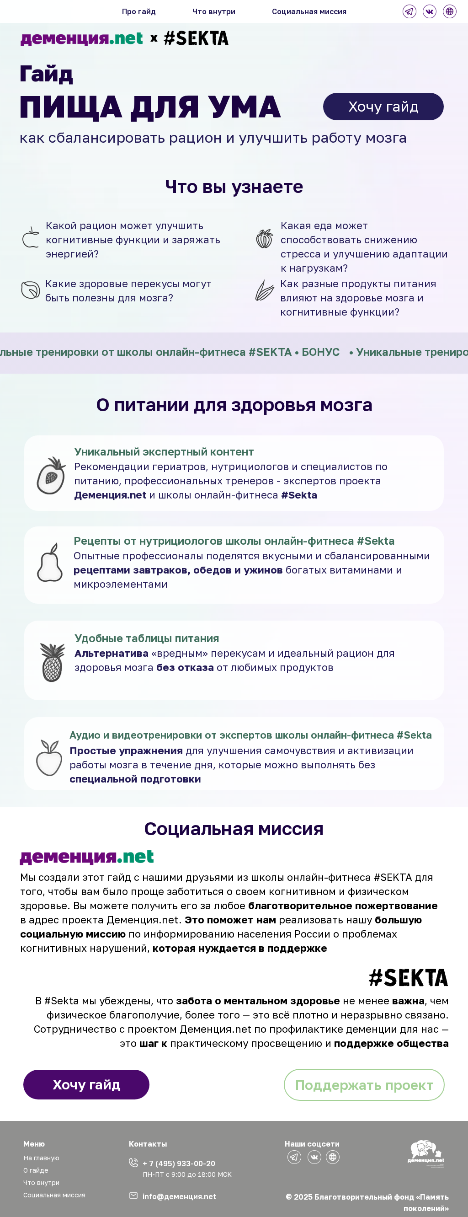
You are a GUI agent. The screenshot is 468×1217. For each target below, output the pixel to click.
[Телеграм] (409, 11)
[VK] (429, 11)
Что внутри (213, 11)
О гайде (35, 1170)
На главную (41, 1158)
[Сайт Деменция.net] (450, 11)
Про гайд (139, 11)
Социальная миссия (309, 11)
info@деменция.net (179, 1196)
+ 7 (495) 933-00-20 (179, 1163)
